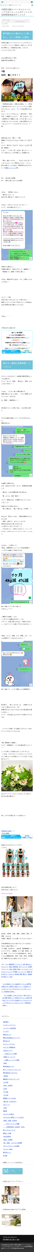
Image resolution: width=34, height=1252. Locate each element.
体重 (20, 974)
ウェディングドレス (9, 1025)
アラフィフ (4, 969)
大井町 (30, 967)
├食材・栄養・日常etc (10, 1120)
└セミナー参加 (7, 1149)
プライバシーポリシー (10, 1237)
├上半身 (5, 1082)
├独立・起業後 (7, 1139)
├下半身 (5, 1092)
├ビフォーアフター (9, 1044)
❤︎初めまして (7, 1034)
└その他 (5, 1095)
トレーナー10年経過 (9, 1028)
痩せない (29, 964)
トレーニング (22, 972)
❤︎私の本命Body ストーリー (11, 1038)
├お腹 (5, 1088)
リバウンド (18, 964)
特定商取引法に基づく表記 (11, 1239)
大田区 (14, 969)
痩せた (25, 974)
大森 (10, 969)
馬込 (18, 969)
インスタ (6, 1031)
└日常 (5, 1108)
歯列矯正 (6, 1022)
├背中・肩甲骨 (7, 1085)
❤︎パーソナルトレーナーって (12, 1069)
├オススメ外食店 (8, 1114)
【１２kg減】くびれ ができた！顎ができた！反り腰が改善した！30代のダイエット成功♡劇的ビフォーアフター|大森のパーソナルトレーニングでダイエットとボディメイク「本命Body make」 (17, 1000)
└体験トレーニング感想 (11, 1060)
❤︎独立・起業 (7, 1133)
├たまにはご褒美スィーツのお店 (13, 1117)
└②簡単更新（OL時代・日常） (14, 1127)
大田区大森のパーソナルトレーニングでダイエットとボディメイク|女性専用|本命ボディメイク (16, 12)
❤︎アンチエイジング (9, 1130)
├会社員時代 (7, 1136)
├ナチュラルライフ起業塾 (11, 1146)
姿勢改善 (15, 967)
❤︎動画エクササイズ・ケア (11, 1079)
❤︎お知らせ (6, 1041)
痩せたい (6, 977)
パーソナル (24, 969)
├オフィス (6, 1104)
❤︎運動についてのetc (9, 1098)
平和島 (15, 972)
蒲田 (10, 967)
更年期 (17, 974)
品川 (11, 977)
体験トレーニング (11, 168)
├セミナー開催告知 (9, 1047)
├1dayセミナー (8, 1050)
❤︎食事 (5, 1111)
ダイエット (4, 967)
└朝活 (5, 1063)
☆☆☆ (27, 337)
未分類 (5, 1155)
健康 (28, 972)
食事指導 (11, 964)
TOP (15, 21)
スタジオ (11, 974)
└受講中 (5, 1076)
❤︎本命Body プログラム (10, 1073)
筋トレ (5, 974)
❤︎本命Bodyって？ (8, 1066)
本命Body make (6, 831)
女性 (24, 964)
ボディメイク (23, 967)
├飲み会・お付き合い (10, 1101)
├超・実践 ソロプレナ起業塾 (12, 1143)
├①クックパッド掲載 (11, 1124)
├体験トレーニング (9, 1057)
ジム (6, 964)
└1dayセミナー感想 (10, 1053)
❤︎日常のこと (7, 1152)
